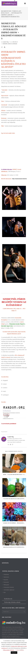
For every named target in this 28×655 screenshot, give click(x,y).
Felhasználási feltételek (9, 587)
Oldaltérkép (6, 574)
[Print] (5, 47)
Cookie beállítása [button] (19, 650)
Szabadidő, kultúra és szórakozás (10, 43)
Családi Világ (6, 42)
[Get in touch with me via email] (10, 444)
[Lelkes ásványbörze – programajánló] (14, 511)
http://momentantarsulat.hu (19, 178)
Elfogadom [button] (14, 652)
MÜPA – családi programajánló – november (14, 474)
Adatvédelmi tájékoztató (9, 589)
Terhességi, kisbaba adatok (12, 602)
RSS (5, 592)
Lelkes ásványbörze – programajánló (14, 523)
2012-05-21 (15, 42)
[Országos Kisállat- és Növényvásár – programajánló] (14, 536)
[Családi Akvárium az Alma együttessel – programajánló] (14, 487)
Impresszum (6, 577)
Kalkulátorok (8, 598)
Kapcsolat (6, 579)
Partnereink (6, 582)
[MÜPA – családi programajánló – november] (14, 463)
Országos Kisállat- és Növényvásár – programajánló (14, 547)
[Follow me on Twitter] (8, 444)
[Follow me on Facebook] (12, 444)
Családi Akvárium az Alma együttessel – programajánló (14, 498)
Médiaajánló (6, 584)
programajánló (4, 431)
